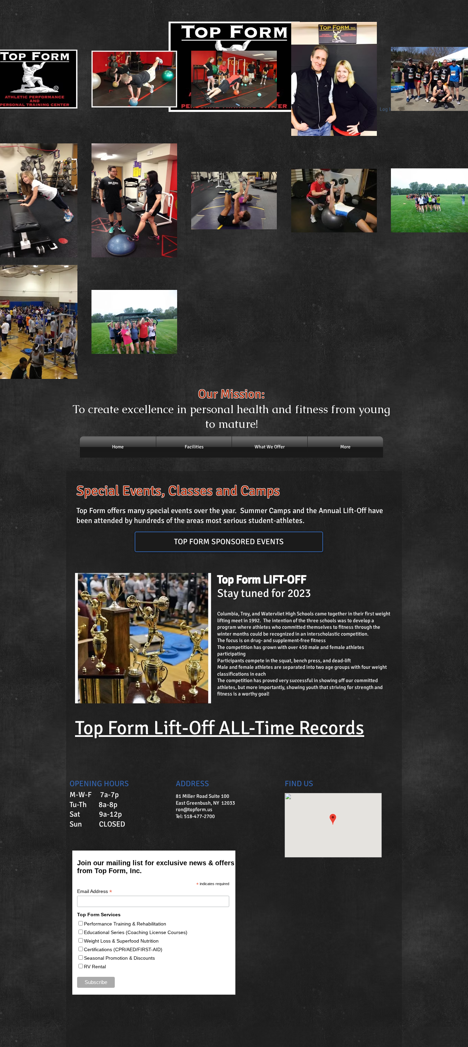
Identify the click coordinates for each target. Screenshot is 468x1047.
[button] (229, 542)
